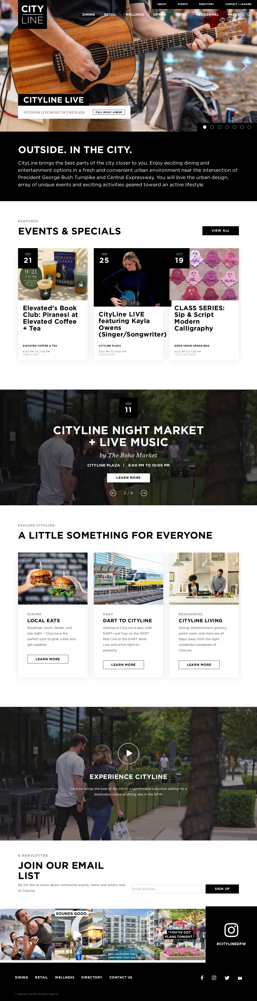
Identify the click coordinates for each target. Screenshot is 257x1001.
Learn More (128, 478)
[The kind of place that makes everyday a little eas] (128, 934)
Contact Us (120, 977)
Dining (89, 14)
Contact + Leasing (238, 4)
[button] (204, 127)
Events (183, 4)
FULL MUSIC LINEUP (109, 112)
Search (249, 15)
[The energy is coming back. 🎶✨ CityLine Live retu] (77, 934)
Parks (234, 14)
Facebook (202, 977)
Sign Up (222, 889)
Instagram (214, 977)
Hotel (181, 14)
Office (159, 14)
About (161, 4)
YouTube (240, 978)
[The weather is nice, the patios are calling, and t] (180, 934)
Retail (110, 14)
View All (221, 230)
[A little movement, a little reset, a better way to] (25, 934)
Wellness (134, 14)
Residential (207, 14)
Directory (206, 4)
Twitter (227, 978)
